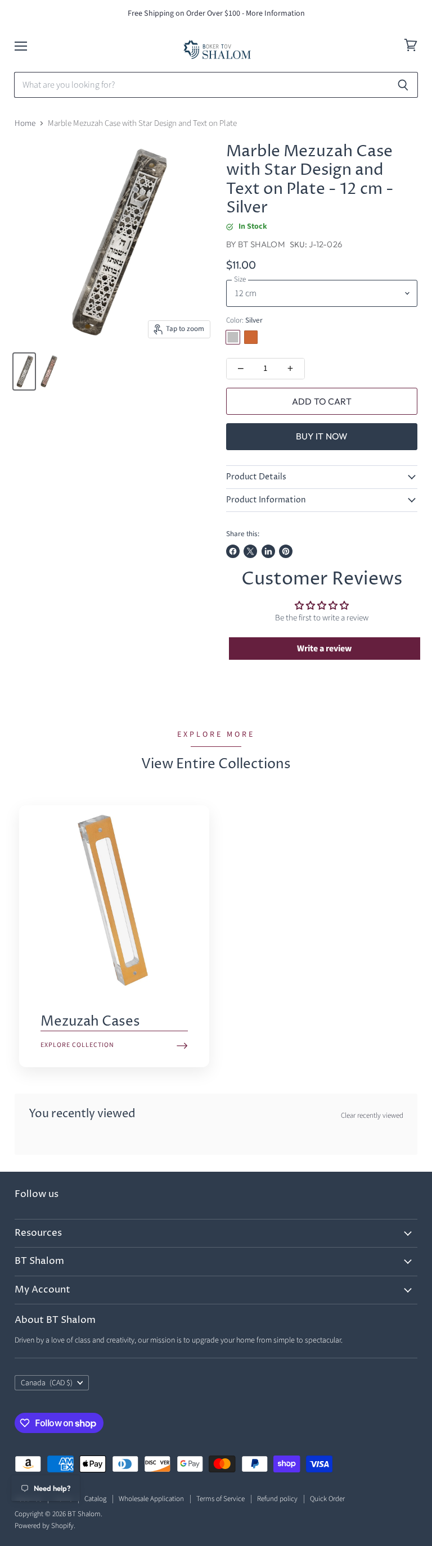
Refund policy (277, 1499)
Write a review (324, 648)
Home (25, 123)
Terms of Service (220, 1499)
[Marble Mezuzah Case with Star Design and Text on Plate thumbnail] (24, 371)
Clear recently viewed (372, 1116)
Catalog (95, 1499)
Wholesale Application (151, 1499)
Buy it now (322, 436)
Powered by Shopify (44, 1526)
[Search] (403, 85)
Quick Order (327, 1499)
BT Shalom (261, 244)
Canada (47, 1383)
